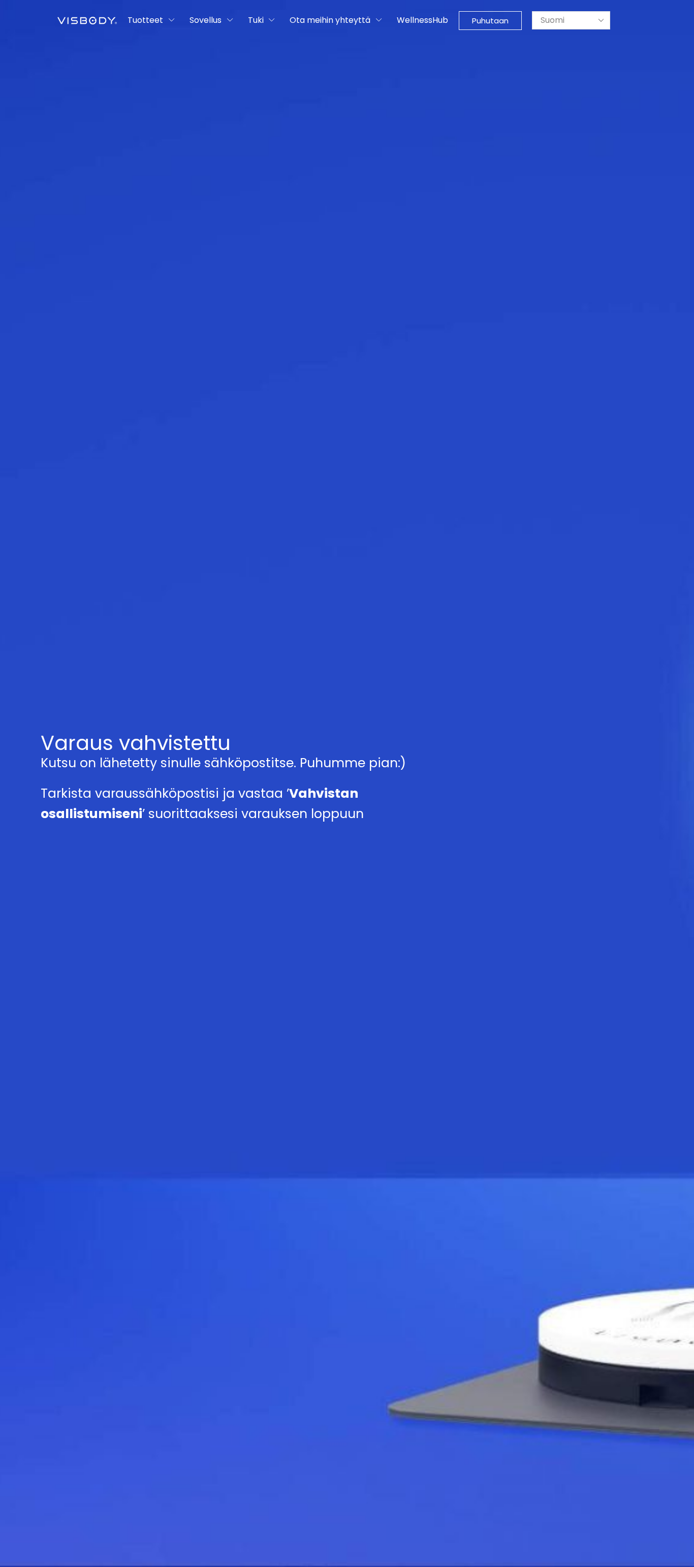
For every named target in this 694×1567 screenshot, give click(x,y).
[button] (490, 20)
